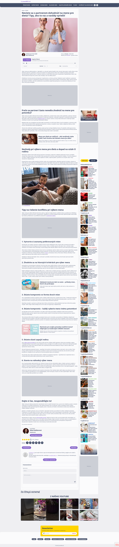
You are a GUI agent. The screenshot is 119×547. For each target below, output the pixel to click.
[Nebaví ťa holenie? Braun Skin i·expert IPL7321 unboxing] (69, 515)
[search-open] (97, 5)
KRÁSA (90, 237)
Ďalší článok (73, 447)
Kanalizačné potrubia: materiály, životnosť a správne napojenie (91, 383)
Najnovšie (93, 160)
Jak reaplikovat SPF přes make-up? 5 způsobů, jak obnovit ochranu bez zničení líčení (92, 242)
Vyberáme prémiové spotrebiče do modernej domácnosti (91, 405)
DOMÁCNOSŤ (91, 330)
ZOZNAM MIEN (44, 5)
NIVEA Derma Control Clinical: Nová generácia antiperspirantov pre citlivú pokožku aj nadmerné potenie (92, 299)
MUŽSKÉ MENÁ (35, 5)
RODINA (90, 225)
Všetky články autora (36, 435)
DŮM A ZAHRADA (92, 247)
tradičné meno (41, 118)
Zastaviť (25, 66)
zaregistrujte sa (53, 455)
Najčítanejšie (84, 160)
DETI (89, 308)
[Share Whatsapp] (30, 443)
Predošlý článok (26, 447)
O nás (34, 539)
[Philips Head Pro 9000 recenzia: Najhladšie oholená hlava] (89, 504)
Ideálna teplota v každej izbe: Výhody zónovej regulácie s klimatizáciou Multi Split (92, 393)
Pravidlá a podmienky (57, 539)
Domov (23, 10)
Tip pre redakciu (82, 539)
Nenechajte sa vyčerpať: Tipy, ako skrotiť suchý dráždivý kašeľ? (92, 263)
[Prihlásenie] (95, 5)
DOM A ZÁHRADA (92, 317)
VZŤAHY (90, 215)
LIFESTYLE (90, 167)
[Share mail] (42, 443)
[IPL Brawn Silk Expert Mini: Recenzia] (89, 515)
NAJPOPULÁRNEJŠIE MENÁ (65, 5)
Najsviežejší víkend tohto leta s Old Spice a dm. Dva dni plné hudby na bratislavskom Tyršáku (92, 172)
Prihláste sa (31, 452)
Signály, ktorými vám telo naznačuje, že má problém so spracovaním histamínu (92, 207)
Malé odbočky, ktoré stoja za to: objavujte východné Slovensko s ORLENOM (92, 288)
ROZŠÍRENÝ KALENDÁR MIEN (86, 5)
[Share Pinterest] (36, 443)
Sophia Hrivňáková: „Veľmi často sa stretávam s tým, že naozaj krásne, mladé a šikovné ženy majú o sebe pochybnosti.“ (92, 184)
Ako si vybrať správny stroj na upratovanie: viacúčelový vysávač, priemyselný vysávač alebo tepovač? (92, 347)
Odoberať (74, 533)
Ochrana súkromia (70, 539)
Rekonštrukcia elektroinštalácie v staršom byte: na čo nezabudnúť (92, 362)
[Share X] (33, 443)
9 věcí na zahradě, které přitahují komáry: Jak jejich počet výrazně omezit (92, 252)
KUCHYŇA (90, 401)
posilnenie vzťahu (51, 215)
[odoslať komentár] (75, 482)
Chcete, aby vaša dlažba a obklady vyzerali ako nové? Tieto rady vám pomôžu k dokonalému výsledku (92, 335)
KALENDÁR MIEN (53, 5)
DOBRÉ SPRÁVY (92, 283)
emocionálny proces (41, 417)
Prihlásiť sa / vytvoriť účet (49, 459)
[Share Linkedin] (39, 443)
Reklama (47, 539)
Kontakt (40, 539)
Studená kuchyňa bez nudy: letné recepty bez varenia (92, 414)
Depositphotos (27, 205)
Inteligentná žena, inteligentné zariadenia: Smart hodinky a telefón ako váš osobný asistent (92, 274)
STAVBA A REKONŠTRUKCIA (92, 357)
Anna (46, 252)
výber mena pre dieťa (29, 342)
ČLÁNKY (75, 5)
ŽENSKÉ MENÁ (26, 5)
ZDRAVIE (90, 193)
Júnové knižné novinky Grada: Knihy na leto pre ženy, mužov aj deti (92, 438)
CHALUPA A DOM (92, 379)
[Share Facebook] (27, 443)
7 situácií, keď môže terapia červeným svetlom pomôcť (92, 196)
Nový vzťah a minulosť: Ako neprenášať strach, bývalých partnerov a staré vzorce (92, 220)
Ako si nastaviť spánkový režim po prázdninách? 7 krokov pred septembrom (92, 229)
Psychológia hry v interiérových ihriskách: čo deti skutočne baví (92, 311)
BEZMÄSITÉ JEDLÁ (92, 411)
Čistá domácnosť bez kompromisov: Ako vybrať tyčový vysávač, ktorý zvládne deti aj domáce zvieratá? (92, 428)
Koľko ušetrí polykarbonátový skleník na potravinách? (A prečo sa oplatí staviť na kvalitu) (92, 322)
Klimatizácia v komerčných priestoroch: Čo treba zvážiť (92, 371)
